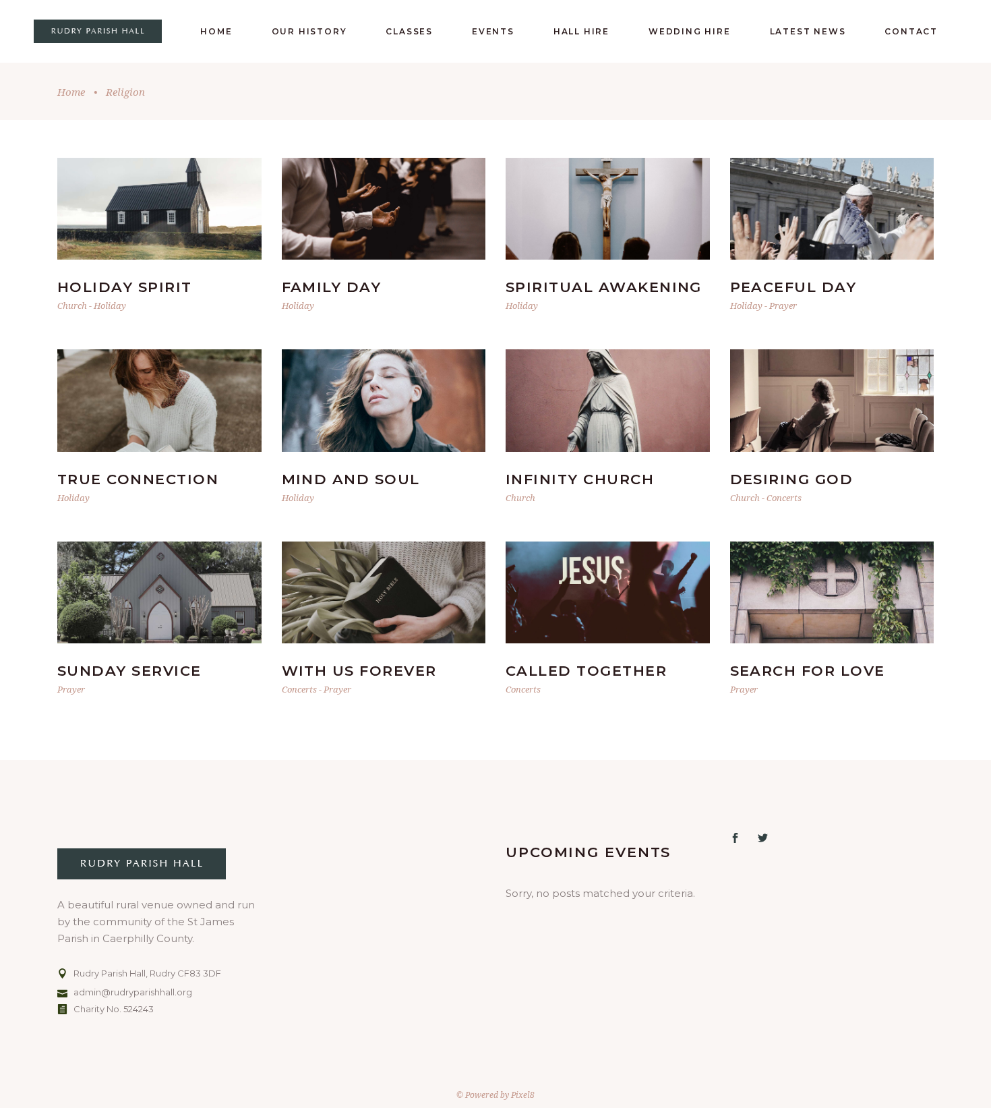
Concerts (784, 498)
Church (72, 305)
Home (71, 91)
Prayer (783, 305)
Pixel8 (523, 1095)
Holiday (110, 305)
